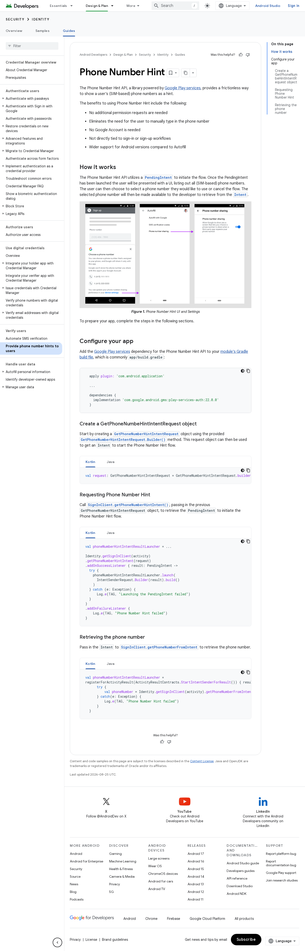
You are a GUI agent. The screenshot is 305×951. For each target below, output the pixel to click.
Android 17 (196, 853)
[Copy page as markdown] (185, 73)
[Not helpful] (247, 54)
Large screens (158, 858)
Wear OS (155, 866)
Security (15, 19)
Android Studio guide (243, 863)
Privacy (114, 884)
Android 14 (196, 876)
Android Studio (267, 6)
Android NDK (236, 893)
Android (76, 853)
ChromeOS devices (163, 873)
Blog (73, 892)
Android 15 (196, 869)
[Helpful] (240, 54)
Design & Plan (97, 6)
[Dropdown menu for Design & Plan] (114, 5)
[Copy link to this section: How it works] (121, 167)
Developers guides (240, 871)
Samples (43, 31)
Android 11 (195, 899)
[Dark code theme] (242, 371)
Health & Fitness (121, 869)
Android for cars (160, 881)
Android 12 (196, 892)
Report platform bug (281, 853)
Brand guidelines (115, 939)
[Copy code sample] (248, 371)
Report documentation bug (281, 863)
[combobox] (175, 5)
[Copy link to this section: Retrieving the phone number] (149, 637)
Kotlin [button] (90, 462)
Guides (69, 31)
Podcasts (76, 899)
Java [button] (111, 462)
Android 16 (196, 861)
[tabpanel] (165, 476)
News (74, 884)
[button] (31, 98)
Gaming (115, 853)
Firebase (173, 918)
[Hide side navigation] (57, 942)
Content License (202, 761)
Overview (14, 31)
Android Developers (93, 55)
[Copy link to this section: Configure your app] (138, 341)
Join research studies (282, 880)
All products (244, 918)
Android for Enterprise (86, 861)
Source (75, 876)
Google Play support (281, 873)
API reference (237, 878)
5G (111, 892)
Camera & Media (122, 876)
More (131, 6)
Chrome (151, 918)
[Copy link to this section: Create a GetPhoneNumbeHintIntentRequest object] (201, 424)
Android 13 (196, 884)
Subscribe (246, 939)
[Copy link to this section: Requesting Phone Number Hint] (155, 495)
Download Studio (240, 886)
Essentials (58, 6)
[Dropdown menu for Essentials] (73, 5)
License (91, 939)
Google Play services (183, 88)
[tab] (90, 461)
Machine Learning (122, 861)
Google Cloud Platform (207, 918)
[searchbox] (32, 46)
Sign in (293, 6)
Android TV (156, 889)
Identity (40, 19)
